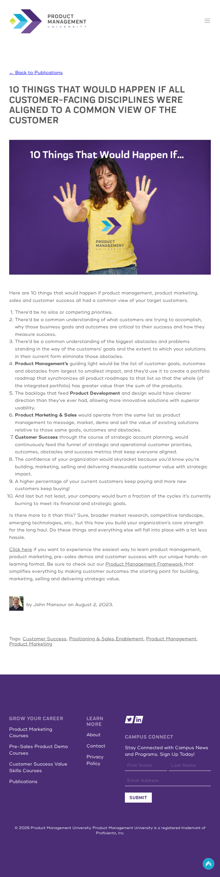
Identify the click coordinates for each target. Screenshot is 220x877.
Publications (23, 782)
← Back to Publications (36, 73)
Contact (96, 746)
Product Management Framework (144, 564)
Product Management (171, 639)
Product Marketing (30, 644)
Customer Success (44, 639)
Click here (20, 549)
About (94, 735)
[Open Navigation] (207, 21)
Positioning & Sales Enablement (106, 639)
